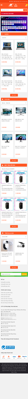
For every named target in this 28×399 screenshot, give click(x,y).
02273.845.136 (5, 314)
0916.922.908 (5, 327)
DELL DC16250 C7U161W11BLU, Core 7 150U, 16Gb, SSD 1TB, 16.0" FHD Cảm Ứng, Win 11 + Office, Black (7, 57)
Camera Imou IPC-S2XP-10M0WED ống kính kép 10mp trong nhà (7, 255)
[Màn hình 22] (7, 138)
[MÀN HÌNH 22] (21, 111)
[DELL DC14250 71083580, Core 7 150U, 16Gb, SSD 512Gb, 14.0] (21, 46)
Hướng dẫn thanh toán (5, 284)
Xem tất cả (14, 95)
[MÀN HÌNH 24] (7, 111)
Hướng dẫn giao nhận (5, 286)
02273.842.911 (5, 315)
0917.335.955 (5, 323)
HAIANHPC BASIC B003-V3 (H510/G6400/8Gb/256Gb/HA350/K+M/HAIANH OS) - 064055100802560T (7, 188)
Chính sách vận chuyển (6, 294)
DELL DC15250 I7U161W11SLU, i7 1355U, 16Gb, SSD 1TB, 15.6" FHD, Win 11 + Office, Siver (20, 84)
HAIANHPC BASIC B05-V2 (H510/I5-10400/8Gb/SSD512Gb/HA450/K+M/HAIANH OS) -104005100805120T (20, 215)
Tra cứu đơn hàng (24, 1)
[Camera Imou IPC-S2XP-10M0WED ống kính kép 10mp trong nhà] (7, 245)
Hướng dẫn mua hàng (5, 282)
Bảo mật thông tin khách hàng (7, 302)
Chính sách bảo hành (5, 296)
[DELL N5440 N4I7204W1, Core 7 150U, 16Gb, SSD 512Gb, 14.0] (7, 73)
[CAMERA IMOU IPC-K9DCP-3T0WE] (21, 245)
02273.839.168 (5, 313)
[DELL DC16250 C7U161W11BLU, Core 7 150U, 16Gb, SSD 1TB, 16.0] (7, 46)
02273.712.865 (5, 331)
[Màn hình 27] (21, 138)
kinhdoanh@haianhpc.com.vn (10, 319)
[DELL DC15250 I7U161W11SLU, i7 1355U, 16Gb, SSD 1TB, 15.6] (21, 73)
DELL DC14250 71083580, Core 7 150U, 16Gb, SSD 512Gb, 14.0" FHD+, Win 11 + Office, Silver (20, 57)
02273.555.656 (5, 335)
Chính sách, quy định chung (6, 292)
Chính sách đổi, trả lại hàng (6, 298)
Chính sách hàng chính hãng (7, 300)
